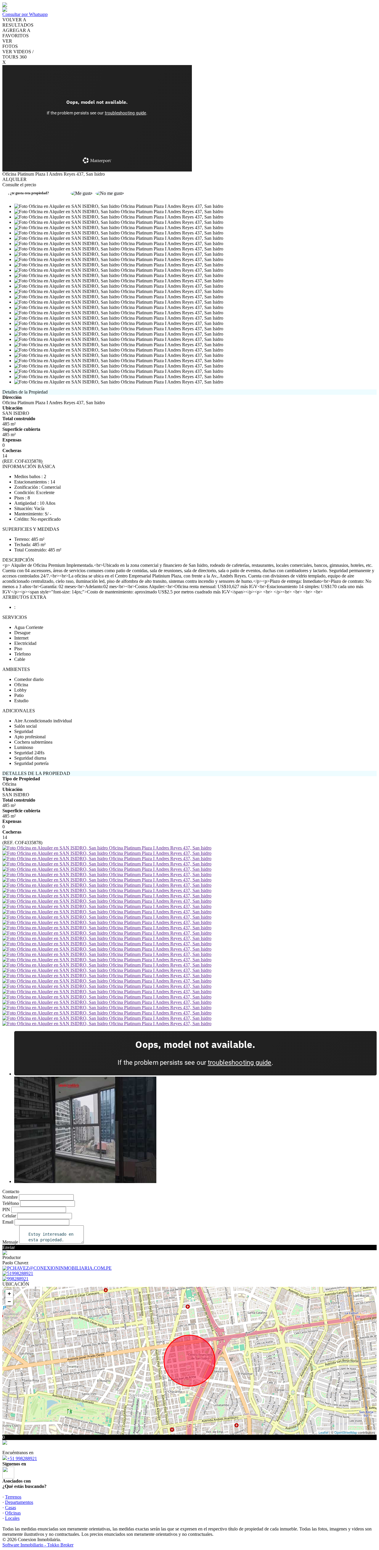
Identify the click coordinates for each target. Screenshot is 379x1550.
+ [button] (9, 1293)
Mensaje (10, 1242)
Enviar (8, 1247)
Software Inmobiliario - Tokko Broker (37, 1544)
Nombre (10, 1197)
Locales (12, 1518)
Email (7, 1221)
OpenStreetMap (345, 1432)
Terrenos (13, 1496)
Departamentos (19, 1502)
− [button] (9, 1301)
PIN (6, 1209)
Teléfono (10, 1203)
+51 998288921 (22, 1458)
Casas (10, 1507)
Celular (9, 1215)
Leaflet (323, 1432)
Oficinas (13, 1512)
